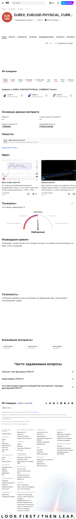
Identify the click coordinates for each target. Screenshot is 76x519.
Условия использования (24, 494)
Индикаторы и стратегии (45, 459)
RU (53, 3)
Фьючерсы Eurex (22, 459)
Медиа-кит (20, 479)
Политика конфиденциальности (24, 499)
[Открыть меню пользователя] (58, 3)
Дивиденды (5, 473)
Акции (4, 439)
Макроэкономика (7, 487)
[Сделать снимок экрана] (46, 43)
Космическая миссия (24, 471)
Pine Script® (5, 489)
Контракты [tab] (71, 37)
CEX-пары (5, 447)
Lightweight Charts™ (63, 436)
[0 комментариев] (28, 194)
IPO (3, 475)
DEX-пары (5, 449)
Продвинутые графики (64, 438)
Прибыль (5, 471)
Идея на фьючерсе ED (11, 182)
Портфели (5, 480)
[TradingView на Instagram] (57, 403)
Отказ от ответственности (25, 496)
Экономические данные (7, 468)
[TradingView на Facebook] (50, 403)
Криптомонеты (6, 445)
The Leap (20, 450)
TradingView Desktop (8, 496)
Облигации (5, 443)
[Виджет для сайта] (50, 43)
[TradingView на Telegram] (65, 403)
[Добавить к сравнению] (21, 95)
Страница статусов (23, 510)
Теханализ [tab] (33, 37)
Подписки (20, 434)
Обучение (40, 452)
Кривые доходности (8, 483)
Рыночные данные (23, 436)
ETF (3, 441)
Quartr (27, 421)
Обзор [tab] (4, 37)
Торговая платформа (63, 440)
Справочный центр (23, 475)
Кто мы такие (21, 469)
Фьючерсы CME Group (24, 457)
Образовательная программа (62, 453)
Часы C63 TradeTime (23, 489)
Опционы (5, 485)
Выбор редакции (42, 454)
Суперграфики (6, 433)
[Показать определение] (8, 117)
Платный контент (42, 465)
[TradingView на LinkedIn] (61, 403)
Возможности (21, 432)
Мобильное (5, 494)
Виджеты (60, 432)
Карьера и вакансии (23, 477)
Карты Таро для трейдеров (25, 487)
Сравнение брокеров (24, 448)
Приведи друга (41, 436)
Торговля (40, 450)
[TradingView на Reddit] (72, 403)
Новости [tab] (12, 37)
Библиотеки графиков (64, 434)
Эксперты (40, 461)
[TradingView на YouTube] (53, 403)
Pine (3, 451)
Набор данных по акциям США (25, 462)
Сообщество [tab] (22, 37)
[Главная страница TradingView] (7, 3)
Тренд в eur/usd (47, 182)
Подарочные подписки (24, 438)
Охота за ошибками (23, 508)
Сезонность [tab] (60, 37)
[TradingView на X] (46, 403)
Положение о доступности (25, 504)
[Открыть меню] (3, 3)
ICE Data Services (34, 412)
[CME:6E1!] (43, 179)
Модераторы (41, 444)
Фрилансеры (41, 463)
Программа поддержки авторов (44, 439)
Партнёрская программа (65, 450)
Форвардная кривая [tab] (46, 37)
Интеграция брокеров (64, 448)
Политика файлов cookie (24, 502)
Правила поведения (43, 442)
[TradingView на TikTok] (68, 403)
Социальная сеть (42, 432)
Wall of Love (40, 434)
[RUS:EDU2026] (4, 179)
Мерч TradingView (22, 485)
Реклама (60, 446)
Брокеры (20, 446)
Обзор (19, 444)
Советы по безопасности (25, 506)
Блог (18, 473)
